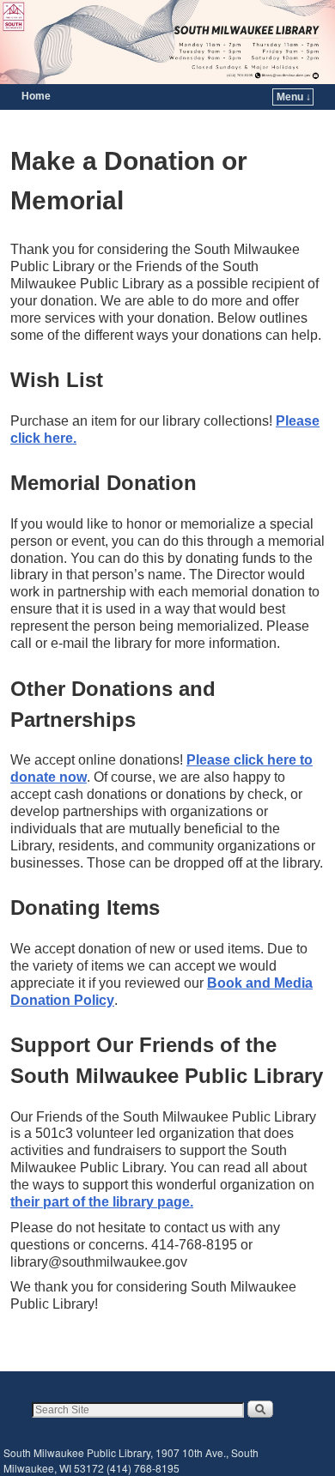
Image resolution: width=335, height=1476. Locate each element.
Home (36, 96)
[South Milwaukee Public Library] (167, 42)
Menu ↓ (294, 97)
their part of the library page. (101, 1202)
